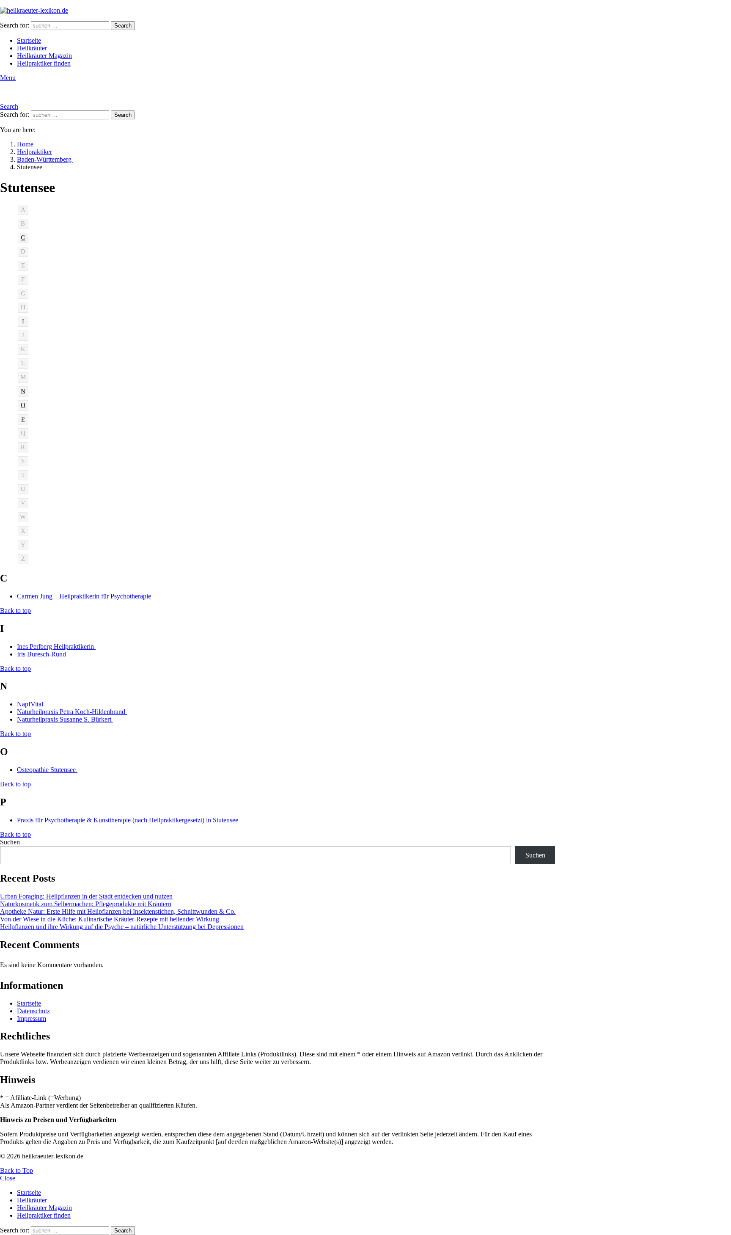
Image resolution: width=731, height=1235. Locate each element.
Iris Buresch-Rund (42, 654)
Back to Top (16, 1170)
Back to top (15, 610)
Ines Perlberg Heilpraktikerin (56, 646)
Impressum (31, 1018)
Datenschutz (33, 1010)
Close (7, 1178)
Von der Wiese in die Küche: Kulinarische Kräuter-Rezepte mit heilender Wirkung (109, 919)
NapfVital (31, 704)
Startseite (29, 40)
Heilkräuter (32, 48)
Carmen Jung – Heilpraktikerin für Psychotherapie (85, 596)
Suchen (10, 842)
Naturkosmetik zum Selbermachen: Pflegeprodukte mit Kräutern (85, 903)
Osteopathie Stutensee (47, 769)
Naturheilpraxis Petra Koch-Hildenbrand (72, 711)
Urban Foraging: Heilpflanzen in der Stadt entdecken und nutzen (86, 896)
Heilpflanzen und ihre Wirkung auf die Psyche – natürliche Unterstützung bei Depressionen (122, 926)
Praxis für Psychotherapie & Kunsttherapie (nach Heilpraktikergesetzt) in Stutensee (128, 820)
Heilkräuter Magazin (44, 55)
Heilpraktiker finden (44, 63)
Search (123, 25)
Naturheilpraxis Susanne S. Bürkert (65, 719)
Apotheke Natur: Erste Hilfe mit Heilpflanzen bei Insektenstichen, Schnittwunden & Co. (118, 911)
